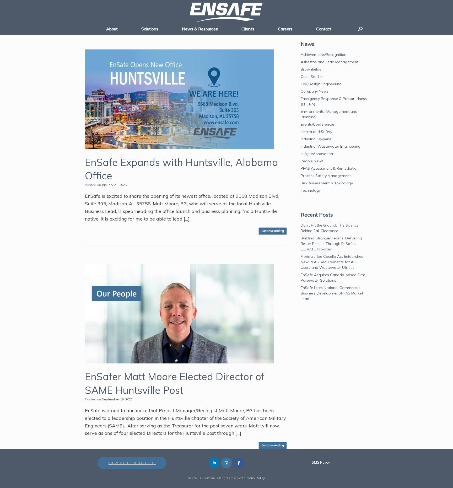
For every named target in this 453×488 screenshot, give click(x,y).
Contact (323, 28)
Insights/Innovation (317, 153)
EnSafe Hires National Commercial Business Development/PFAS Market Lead (332, 293)
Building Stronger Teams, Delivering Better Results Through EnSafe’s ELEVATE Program (331, 243)
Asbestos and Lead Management (329, 62)
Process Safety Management (326, 175)
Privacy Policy (254, 478)
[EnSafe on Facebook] (238, 463)
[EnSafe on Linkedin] (214, 463)
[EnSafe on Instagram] (226, 463)
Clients (247, 28)
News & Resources (200, 28)
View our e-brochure (132, 463)
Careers (285, 28)
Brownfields (311, 69)
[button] (360, 29)
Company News (314, 91)
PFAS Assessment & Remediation (330, 168)
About (112, 28)
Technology (311, 190)
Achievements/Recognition (323, 54)
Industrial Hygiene (316, 139)
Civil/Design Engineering (321, 84)
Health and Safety (316, 131)
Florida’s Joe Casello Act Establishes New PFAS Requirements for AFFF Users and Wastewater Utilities (332, 262)
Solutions (149, 28)
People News (312, 161)
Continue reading (272, 231)
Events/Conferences (318, 124)
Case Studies (312, 76)
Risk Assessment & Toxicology (327, 183)
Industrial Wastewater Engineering (330, 146)
